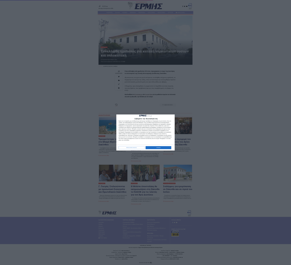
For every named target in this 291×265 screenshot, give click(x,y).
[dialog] (145, 132)
